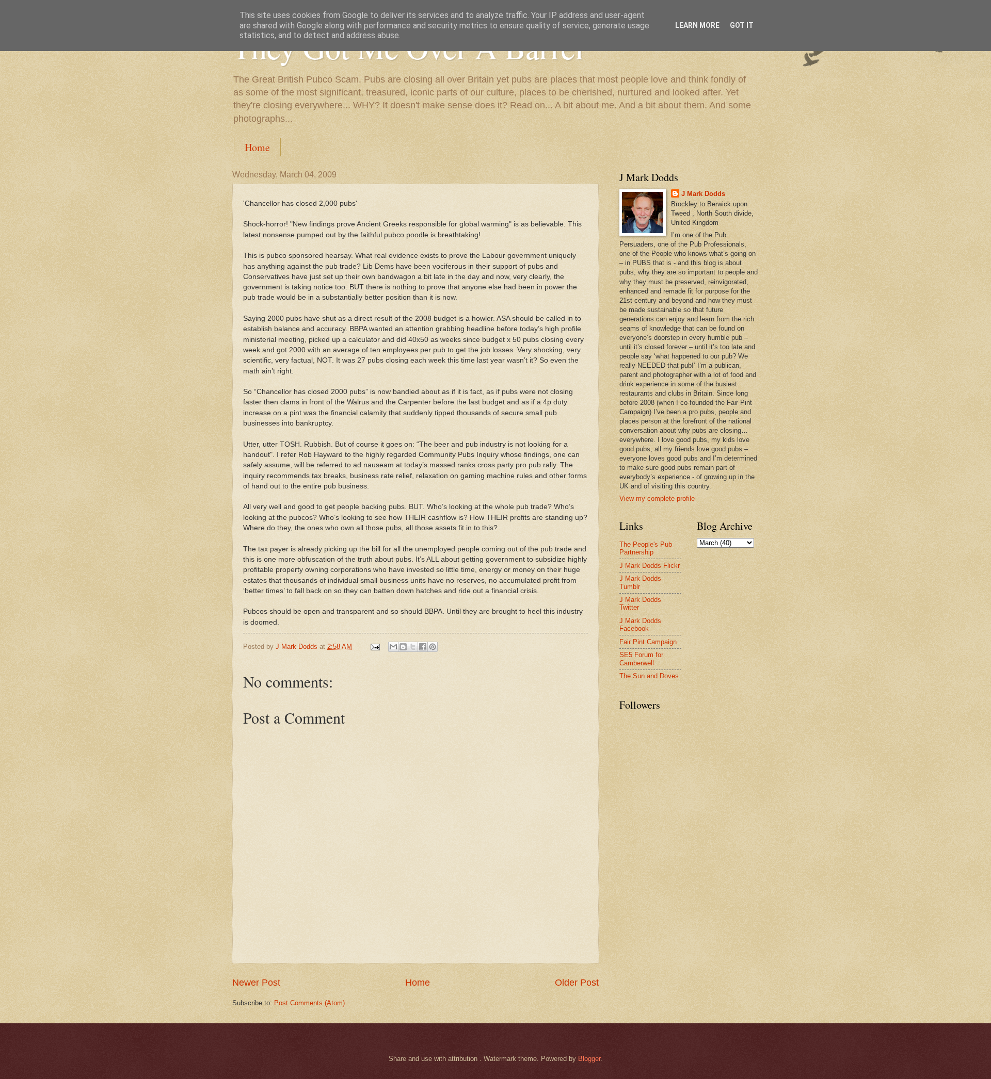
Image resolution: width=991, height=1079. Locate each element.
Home (257, 147)
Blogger (589, 1058)
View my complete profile (657, 498)
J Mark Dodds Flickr (649, 565)
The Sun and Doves (649, 676)
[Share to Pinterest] (432, 647)
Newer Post (256, 982)
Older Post (577, 982)
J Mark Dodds (703, 194)
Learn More (697, 25)
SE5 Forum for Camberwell (641, 658)
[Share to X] (413, 647)
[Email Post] (374, 646)
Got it (742, 25)
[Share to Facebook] (423, 647)
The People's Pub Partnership (645, 548)
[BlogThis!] (403, 647)
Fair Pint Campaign (648, 642)
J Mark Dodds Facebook (640, 624)
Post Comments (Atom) (309, 1003)
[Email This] (393, 647)
